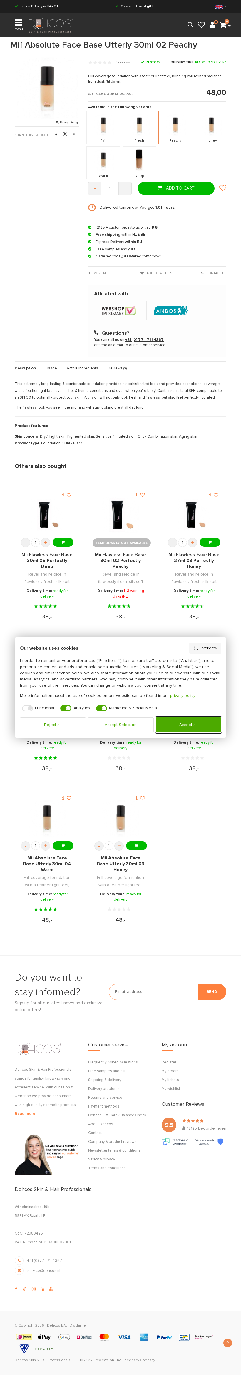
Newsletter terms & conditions (114, 1150)
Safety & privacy (101, 1159)
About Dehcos (100, 1124)
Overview (208, 648)
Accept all (188, 725)
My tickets (170, 1080)
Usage (51, 368)
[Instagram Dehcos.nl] (34, 1289)
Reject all (52, 725)
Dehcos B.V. (57, 1325)
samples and (137, 6)
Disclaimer (78, 1325)
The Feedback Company (135, 1360)
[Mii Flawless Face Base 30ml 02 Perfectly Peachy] (120, 515)
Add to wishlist (160, 273)
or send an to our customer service (129, 345)
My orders (170, 1071)
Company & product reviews (112, 1142)
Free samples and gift (106, 1071)
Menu (19, 29)
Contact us (216, 273)
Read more (25, 1114)
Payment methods (103, 1106)
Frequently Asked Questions (113, 1062)
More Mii (100, 273)
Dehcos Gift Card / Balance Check (117, 1115)
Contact (95, 1133)
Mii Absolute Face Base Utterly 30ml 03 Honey (120, 864)
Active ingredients (82, 368)
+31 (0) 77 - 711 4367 (44, 1261)
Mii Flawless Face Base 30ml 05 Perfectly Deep (47, 560)
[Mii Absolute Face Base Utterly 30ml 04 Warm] (47, 818)
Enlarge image (69, 122)
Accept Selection (121, 725)
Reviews (117, 368)
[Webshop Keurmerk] (120, 311)
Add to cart (180, 188)
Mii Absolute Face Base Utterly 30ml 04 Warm (47, 864)
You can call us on (129, 340)
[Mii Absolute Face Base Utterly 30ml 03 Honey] (120, 818)
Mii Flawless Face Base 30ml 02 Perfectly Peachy (120, 560)
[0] (223, 25)
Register (169, 1062)
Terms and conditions (107, 1168)
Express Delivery (38, 6)
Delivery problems (104, 1089)
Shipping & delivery (104, 1080)
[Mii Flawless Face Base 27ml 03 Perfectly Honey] (194, 515)
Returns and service (105, 1098)
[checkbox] (37, 708)
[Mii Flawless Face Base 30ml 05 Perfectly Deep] (47, 515)
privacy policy (182, 696)
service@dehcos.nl (43, 1271)
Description (25, 368)
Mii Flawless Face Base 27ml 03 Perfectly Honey (194, 560)
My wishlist (171, 1089)
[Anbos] (172, 311)
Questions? (115, 333)
